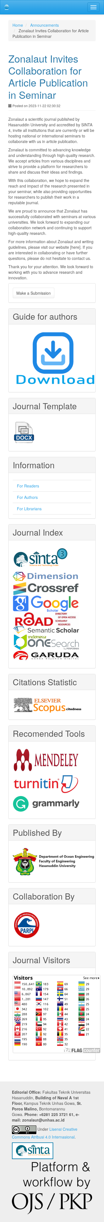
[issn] (46, 618)
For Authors (27, 497)
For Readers (28, 486)
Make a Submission (33, 293)
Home (17, 25)
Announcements (44, 25)
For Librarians (29, 508)
